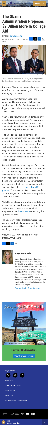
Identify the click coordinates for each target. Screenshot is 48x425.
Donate (40, 3)
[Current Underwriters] (24, 323)
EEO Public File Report (13, 385)
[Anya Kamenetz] (7, 257)
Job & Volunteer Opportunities (16, 400)
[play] (3, 422)
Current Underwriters (24, 350)
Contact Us (9, 395)
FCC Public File (10, 390)
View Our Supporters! (24, 356)
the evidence (24, 211)
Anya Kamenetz (16, 36)
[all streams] (45, 422)
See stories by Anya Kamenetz (28, 288)
